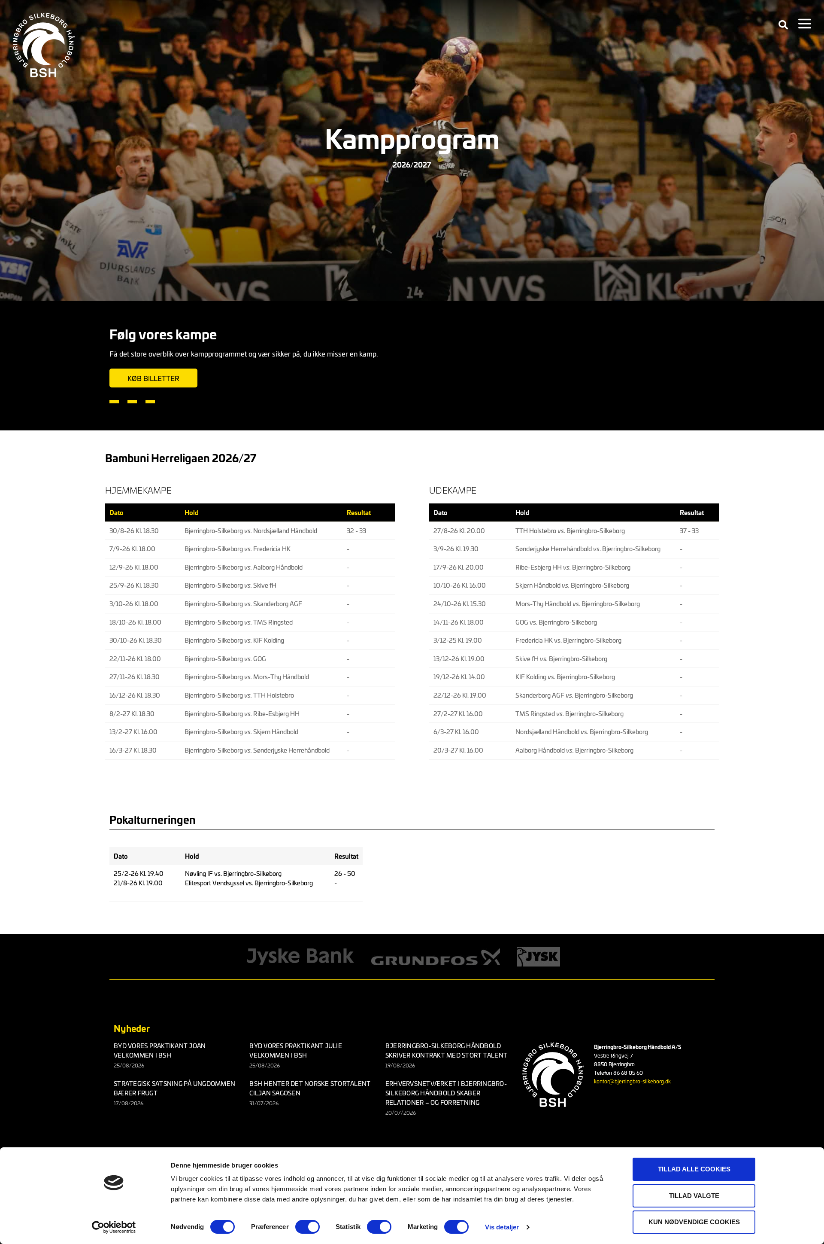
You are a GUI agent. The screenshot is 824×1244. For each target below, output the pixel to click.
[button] (783, 25)
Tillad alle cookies (694, 1169)
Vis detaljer (502, 1227)
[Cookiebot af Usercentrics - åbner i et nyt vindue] (113, 1227)
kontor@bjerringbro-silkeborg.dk (632, 1081)
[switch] (307, 1227)
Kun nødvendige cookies (694, 1222)
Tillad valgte (694, 1195)
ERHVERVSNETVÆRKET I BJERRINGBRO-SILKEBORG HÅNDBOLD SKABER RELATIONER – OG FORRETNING (446, 1093)
